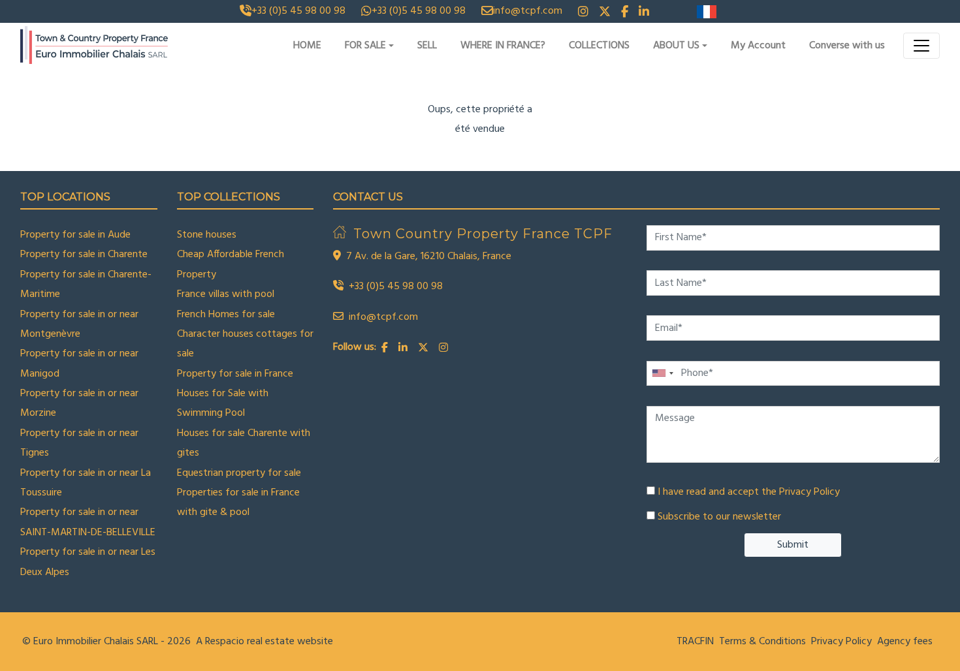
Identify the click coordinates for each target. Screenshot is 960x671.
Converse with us (847, 45)
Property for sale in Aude (75, 234)
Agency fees (905, 641)
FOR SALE (365, 45)
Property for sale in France (235, 374)
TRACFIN (695, 641)
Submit (792, 545)
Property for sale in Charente (84, 254)
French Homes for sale (226, 314)
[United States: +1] (662, 374)
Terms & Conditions (762, 641)
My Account (758, 45)
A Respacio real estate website (264, 641)
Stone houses (206, 234)
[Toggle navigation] (921, 46)
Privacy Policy (809, 492)
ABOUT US (676, 45)
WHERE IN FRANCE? (502, 45)
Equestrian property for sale (239, 473)
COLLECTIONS (599, 45)
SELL (427, 45)
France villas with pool (225, 294)
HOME (307, 45)
